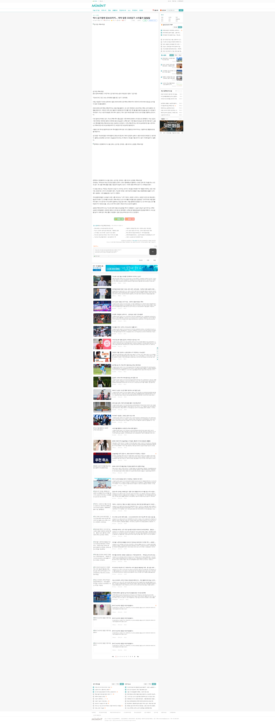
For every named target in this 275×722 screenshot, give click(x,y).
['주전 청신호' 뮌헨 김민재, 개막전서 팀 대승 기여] (102, 344)
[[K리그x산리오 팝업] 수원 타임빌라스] (102, 609)
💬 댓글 (119, 20)
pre (157, 352)
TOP (157, 350)
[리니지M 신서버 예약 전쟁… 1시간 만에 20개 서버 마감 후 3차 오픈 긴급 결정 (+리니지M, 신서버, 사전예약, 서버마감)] (102, 521)
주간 (118, 684)
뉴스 (129, 10)
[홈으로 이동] (99, 5)
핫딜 (109, 10)
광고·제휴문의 (147, 712)
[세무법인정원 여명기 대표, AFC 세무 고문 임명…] (102, 293)
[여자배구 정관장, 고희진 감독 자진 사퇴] (102, 420)
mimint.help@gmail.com (164, 718)
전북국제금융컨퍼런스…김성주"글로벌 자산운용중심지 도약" (140, 234)
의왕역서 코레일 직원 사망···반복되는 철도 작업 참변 (138, 228)
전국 (162, 20)
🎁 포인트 (163, 10)
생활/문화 (178, 19)
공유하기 (139, 20)
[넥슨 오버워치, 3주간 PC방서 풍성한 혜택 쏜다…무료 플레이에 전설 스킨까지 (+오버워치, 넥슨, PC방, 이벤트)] (102, 584)
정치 (177, 17)
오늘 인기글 (96, 10)
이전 (148, 260)
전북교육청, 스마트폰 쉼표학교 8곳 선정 (103, 228)
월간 (122, 684)
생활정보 (115, 10)
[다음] (182, 132)
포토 (177, 20)
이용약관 (94, 712)
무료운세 (134, 10)
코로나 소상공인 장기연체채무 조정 (134, 237)
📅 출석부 (155, 10)
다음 (154, 260)
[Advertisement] (166, 6)
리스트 (141, 260)
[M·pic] (101, 1)
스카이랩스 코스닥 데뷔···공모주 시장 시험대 (104, 232)
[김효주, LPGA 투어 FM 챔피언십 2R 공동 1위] (102, 382)
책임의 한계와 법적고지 (115, 712)
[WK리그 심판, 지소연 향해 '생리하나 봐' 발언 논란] (102, 394)
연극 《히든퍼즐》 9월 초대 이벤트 (171, 133)
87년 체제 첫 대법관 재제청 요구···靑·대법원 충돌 (137, 232)
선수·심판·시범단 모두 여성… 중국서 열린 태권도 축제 (139, 230)
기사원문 (133, 20)
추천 (176, 55)
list (157, 354)
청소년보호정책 (137, 712)
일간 (113, 684)
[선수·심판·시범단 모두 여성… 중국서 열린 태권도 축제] (102, 306)
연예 (162, 17)
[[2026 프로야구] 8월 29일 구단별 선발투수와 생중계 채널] (102, 470)
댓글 (157, 358)
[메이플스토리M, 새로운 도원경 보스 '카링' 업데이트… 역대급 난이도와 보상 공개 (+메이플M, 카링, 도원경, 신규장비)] (102, 559)
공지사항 (156, 712)
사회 (169, 19)
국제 (169, 20)
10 (134, 656)
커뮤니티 (103, 10)
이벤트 (141, 10)
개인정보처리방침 (103, 712)
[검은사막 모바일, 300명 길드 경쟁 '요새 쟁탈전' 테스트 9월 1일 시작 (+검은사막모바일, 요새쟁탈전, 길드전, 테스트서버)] (102, 495)
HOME (157, 348)
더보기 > (180, 118)
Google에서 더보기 (152, 20)
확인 (153, 251)
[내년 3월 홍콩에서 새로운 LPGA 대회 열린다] (102, 432)
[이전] (161, 132)
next (157, 356)
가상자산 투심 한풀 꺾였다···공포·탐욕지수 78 (105, 237)
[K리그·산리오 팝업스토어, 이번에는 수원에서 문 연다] (102, 483)
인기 (172, 55)
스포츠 (169, 17)
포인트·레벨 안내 (97, 715)
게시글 (175, 27)
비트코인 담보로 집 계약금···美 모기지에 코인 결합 (106, 234)
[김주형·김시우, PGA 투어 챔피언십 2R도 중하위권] (102, 369)
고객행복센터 (173, 712)
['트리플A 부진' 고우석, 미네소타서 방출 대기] (102, 331)
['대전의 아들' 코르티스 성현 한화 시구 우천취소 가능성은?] (102, 356)
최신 (180, 55)
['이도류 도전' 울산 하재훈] (102, 280)
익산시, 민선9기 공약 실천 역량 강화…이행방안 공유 (106, 230)
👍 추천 (113, 20)
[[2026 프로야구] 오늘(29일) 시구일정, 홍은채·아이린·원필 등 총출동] (102, 445)
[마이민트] (95, 1)
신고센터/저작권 (127, 712)
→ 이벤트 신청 (97, 270)
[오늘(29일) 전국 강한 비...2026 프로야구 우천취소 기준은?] (102, 458)
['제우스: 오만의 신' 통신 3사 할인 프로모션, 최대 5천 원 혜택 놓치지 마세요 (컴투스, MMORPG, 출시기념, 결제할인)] (102, 508)
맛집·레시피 (122, 10)
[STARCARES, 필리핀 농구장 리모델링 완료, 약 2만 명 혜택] (102, 597)
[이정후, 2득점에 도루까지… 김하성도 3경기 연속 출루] (102, 318)
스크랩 (145, 20)
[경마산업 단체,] (102, 407)
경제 (162, 19)
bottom (157, 360)
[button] (169, 1)
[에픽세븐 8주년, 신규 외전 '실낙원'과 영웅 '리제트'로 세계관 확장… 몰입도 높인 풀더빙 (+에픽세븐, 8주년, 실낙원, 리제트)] (102, 533)
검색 (181, 10)
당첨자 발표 (163, 712)
